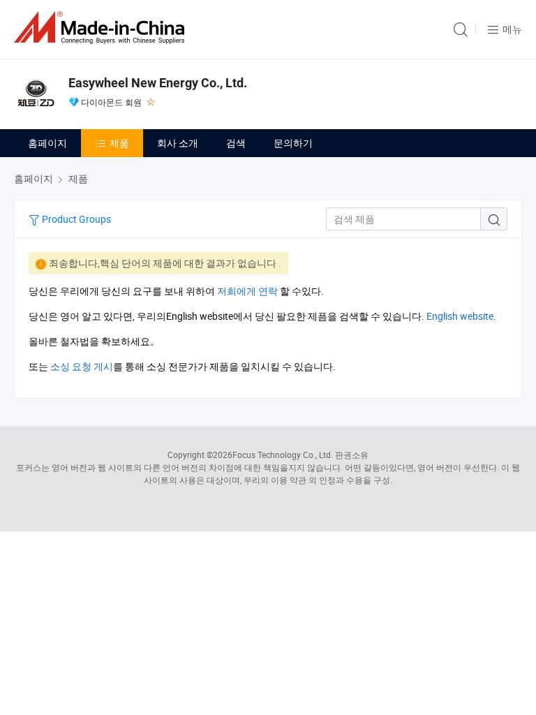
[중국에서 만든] (102, 27)
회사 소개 (177, 142)
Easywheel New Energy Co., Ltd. (157, 82)
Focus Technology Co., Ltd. (282, 454)
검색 (236, 142)
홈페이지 (47, 142)
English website (459, 316)
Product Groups (75, 219)
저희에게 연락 (247, 290)
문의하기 (293, 142)
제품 (119, 142)
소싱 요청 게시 (81, 366)
